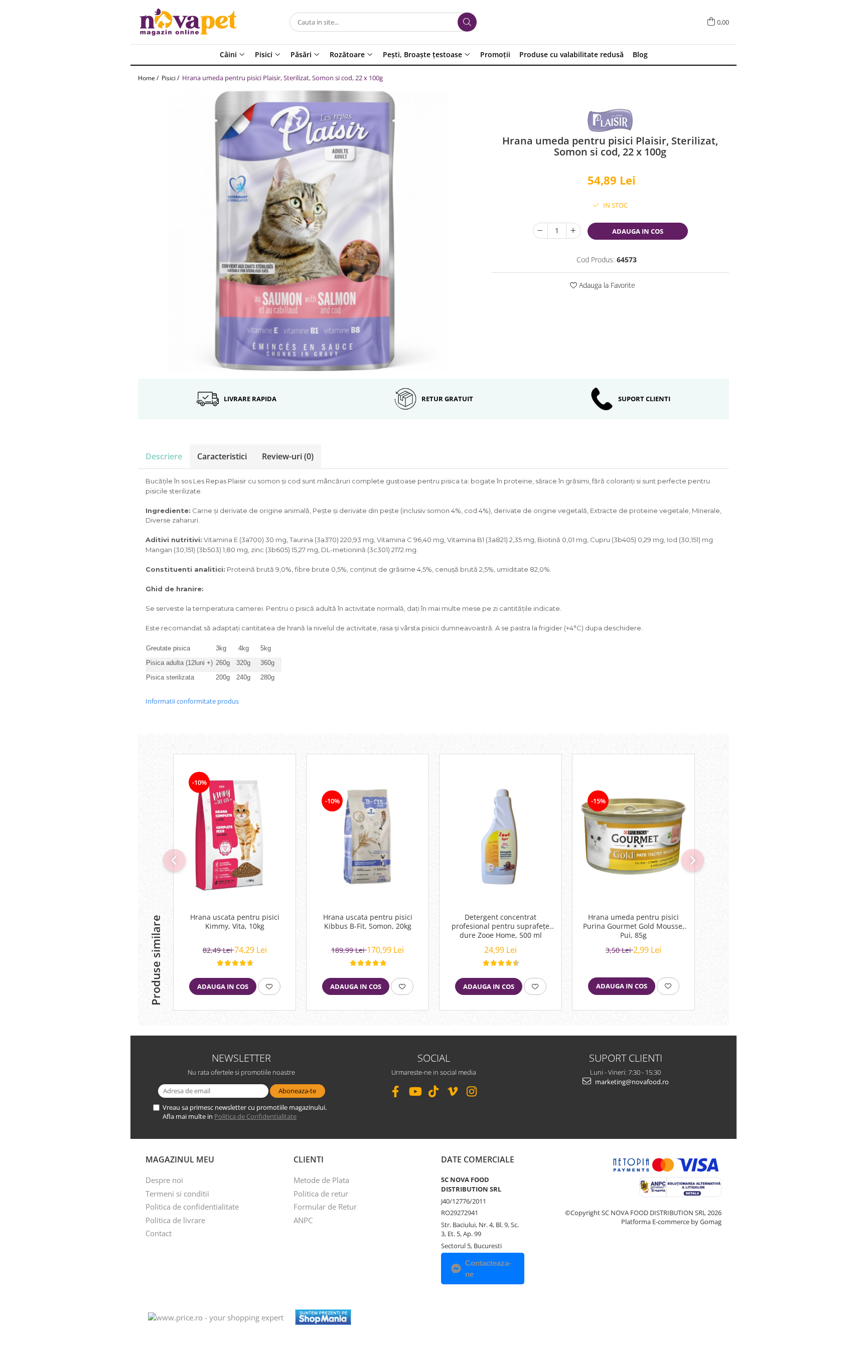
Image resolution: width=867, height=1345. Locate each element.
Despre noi (164, 1180)
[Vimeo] (453, 1091)
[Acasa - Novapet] (188, 22)
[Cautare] (467, 22)
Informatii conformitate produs (192, 701)
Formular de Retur (325, 1207)
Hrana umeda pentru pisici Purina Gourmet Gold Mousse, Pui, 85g (633, 926)
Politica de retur (321, 1194)
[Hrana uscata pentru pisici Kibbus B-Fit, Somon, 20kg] (367, 836)
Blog (640, 54)
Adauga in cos (637, 231)
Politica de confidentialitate (192, 1207)
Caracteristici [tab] (222, 456)
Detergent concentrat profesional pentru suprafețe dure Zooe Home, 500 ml (500, 926)
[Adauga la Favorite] (269, 986)
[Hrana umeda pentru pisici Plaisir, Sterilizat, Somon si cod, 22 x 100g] (307, 230)
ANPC (303, 1220)
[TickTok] (434, 1091)
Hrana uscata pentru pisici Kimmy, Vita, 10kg (234, 922)
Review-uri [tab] (288, 456)
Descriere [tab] (164, 456)
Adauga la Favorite (606, 285)
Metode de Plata (321, 1180)
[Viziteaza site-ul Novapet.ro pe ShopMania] (323, 1317)
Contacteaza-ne (488, 1268)
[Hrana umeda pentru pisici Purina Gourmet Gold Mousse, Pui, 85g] (633, 836)
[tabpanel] (307, 230)
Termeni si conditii (177, 1194)
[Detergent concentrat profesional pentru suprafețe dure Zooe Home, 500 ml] (500, 836)
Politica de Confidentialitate (255, 1116)
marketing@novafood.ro (631, 1081)
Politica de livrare (175, 1220)
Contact (159, 1233)
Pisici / (171, 78)
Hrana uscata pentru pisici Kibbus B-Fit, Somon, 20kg (367, 922)
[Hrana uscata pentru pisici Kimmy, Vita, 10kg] (234, 835)
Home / (149, 78)
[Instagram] (472, 1091)
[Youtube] (414, 1091)
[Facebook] (395, 1091)
